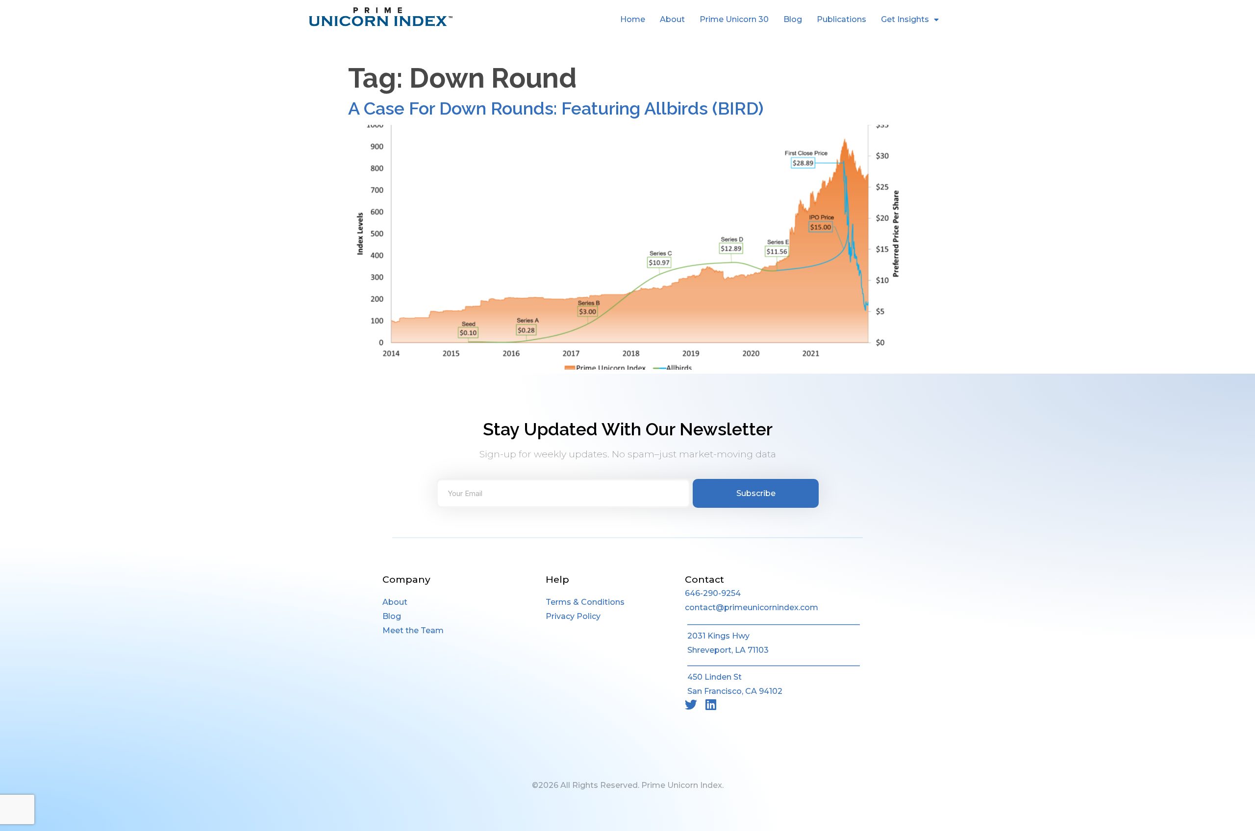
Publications (841, 19)
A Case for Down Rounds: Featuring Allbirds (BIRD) (555, 108)
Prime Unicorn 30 (734, 19)
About (672, 19)
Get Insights (905, 19)
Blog (792, 19)
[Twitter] (691, 704)
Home (632, 19)
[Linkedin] (711, 704)
